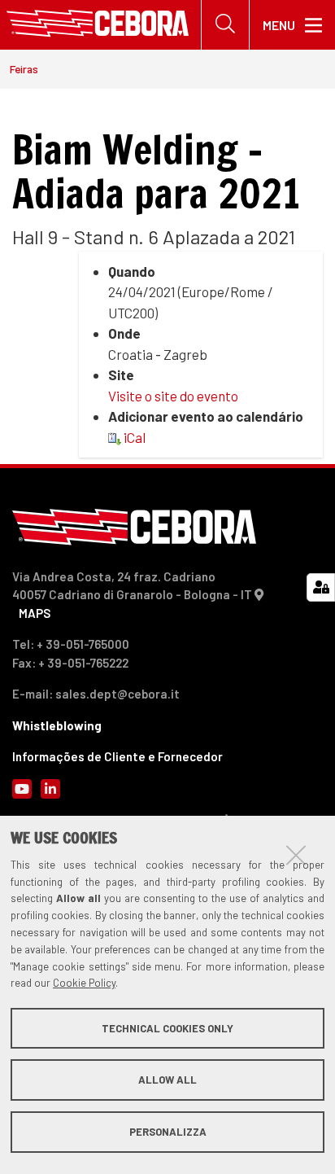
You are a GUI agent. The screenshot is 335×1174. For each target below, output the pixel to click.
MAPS (34, 613)
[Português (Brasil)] (97, 25)
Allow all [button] (167, 1079)
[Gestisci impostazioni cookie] (321, 587)
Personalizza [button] (168, 1131)
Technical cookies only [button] (167, 1028)
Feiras (24, 69)
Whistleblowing (57, 725)
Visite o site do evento (173, 396)
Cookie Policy (84, 982)
